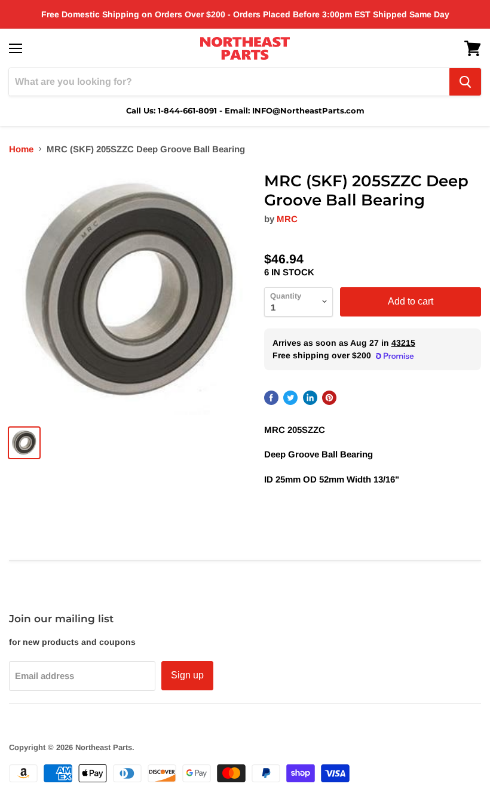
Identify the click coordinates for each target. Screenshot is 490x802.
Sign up (187, 675)
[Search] (465, 82)
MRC (287, 219)
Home (21, 149)
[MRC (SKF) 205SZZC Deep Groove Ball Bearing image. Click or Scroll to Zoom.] (130, 293)
